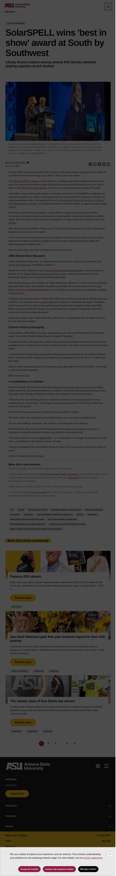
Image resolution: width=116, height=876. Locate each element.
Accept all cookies (29, 869)
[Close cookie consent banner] (110, 854)
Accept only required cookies (59, 869)
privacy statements (93, 858)
